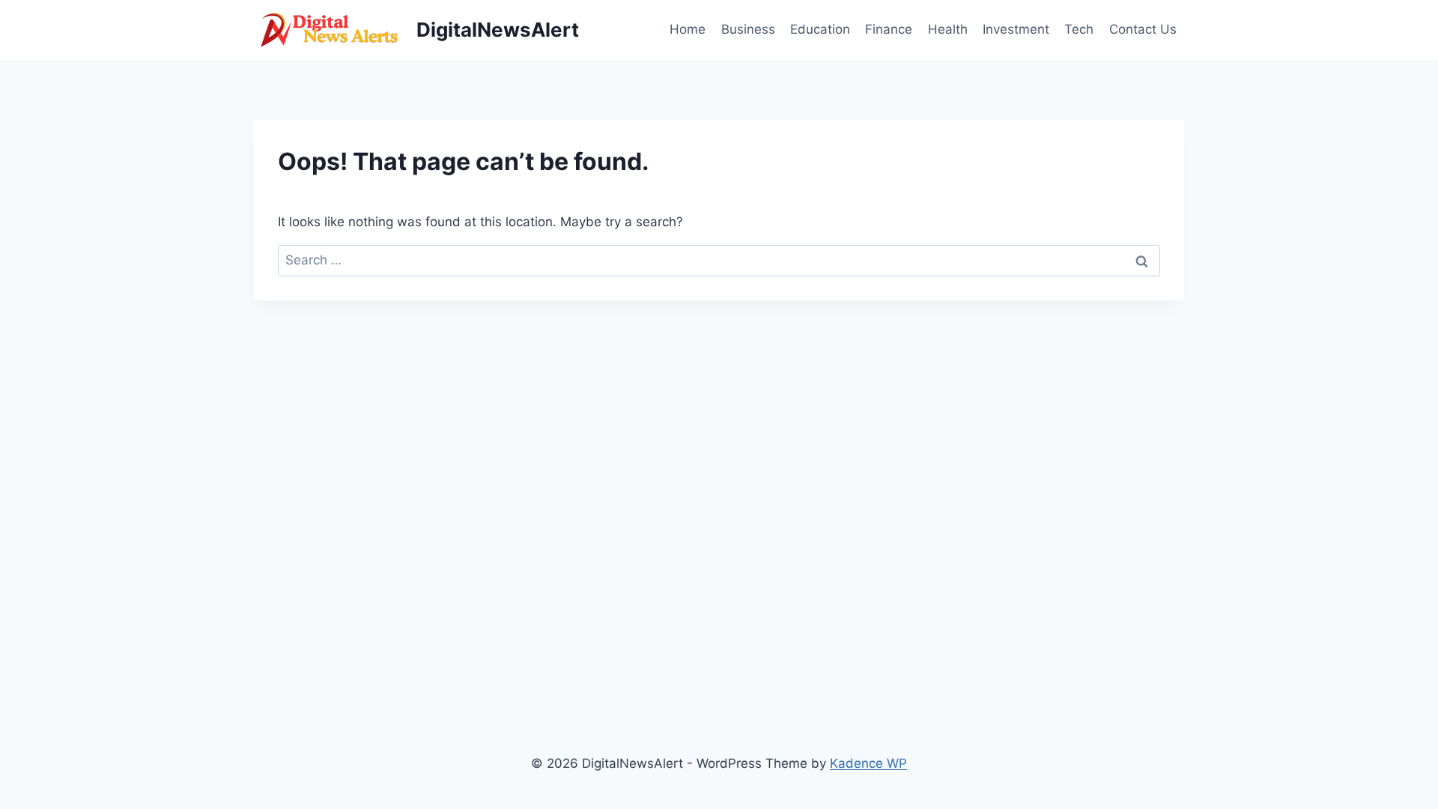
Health (948, 29)
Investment (1016, 29)
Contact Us (1143, 29)
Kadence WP (868, 763)
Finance (888, 29)
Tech (1078, 29)
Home (688, 29)
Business (748, 29)
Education (820, 29)
